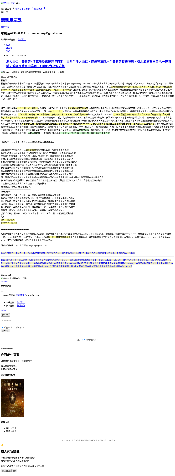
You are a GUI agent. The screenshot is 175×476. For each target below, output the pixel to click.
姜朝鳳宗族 (11, 20)
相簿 (8, 45)
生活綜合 (22, 39)
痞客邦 (19, 295)
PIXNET (68, 440)
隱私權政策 (102, 440)
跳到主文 (5, 27)
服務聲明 (112, 440)
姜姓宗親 (21, 306)
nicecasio (4, 281)
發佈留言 (5, 331)
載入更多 (5, 315)
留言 (24, 295)
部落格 (9, 48)
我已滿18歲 (6, 471)
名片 (8, 51)
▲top (3, 310)
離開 (14, 471)
